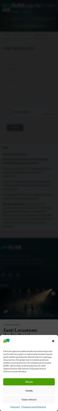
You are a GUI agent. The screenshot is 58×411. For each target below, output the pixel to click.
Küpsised (15, 407)
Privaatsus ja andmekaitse (33, 407)
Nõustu (29, 381)
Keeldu (29, 390)
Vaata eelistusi (29, 399)
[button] (53, 341)
